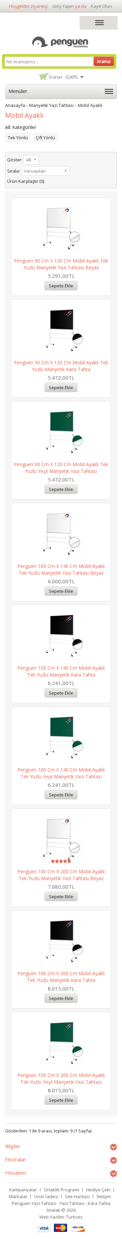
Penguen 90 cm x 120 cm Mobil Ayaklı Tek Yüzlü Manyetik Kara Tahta (61, 365)
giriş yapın (63, 6)
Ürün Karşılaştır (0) (25, 181)
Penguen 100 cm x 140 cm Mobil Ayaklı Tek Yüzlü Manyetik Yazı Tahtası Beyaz (61, 569)
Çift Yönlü (45, 137)
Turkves (74, 1217)
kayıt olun (101, 6)
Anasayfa (15, 105)
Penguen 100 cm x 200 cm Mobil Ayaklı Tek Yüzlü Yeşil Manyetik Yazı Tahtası (61, 1078)
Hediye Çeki (98, 1190)
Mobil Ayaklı (90, 105)
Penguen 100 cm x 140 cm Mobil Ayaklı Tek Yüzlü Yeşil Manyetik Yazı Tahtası (61, 773)
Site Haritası (77, 1196)
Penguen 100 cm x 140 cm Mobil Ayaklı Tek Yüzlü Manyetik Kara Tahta (61, 671)
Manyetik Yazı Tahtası (51, 105)
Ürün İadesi (46, 1196)
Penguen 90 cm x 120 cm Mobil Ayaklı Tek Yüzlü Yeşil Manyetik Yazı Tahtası (61, 467)
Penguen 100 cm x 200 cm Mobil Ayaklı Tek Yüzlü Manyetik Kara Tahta (61, 976)
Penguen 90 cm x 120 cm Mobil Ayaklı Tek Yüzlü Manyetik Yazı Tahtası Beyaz (61, 264)
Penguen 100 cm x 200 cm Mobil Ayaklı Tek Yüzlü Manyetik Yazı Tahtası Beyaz (61, 874)
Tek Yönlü (18, 137)
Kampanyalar (23, 1190)
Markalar (18, 1196)
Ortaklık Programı (61, 1190)
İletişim (104, 1196)
